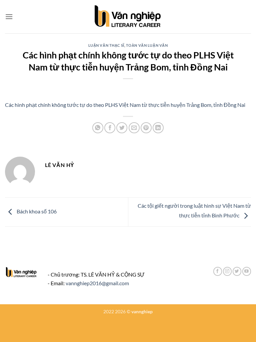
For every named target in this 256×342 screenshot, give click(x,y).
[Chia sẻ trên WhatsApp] (97, 127)
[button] (9, 16)
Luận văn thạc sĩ (106, 45)
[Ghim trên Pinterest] (146, 127)
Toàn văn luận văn (147, 45)
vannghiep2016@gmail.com (97, 283)
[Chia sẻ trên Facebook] (109, 127)
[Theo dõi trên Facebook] (217, 271)
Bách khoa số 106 (36, 211)
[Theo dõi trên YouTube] (246, 271)
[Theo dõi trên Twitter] (237, 271)
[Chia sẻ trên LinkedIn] (158, 127)
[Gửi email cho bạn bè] (134, 127)
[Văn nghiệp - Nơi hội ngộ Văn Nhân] (128, 17)
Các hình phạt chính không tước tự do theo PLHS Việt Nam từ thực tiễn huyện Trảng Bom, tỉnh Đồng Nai (125, 105)
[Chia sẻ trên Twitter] (121, 127)
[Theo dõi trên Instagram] (227, 271)
